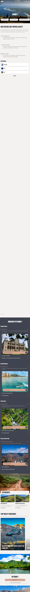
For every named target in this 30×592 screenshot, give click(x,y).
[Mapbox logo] (2, 314)
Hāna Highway (4, 404)
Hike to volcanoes (14, 19)
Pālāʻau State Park (5, 466)
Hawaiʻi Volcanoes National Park (8, 469)
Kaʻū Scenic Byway (5, 432)
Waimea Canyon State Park (7, 441)
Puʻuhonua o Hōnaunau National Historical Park (11, 358)
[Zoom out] (28, 80)
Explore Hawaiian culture (25, 19)
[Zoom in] (28, 79)
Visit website (14, 579)
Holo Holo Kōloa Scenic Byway (8, 430)
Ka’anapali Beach (5, 395)
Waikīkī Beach (4, 366)
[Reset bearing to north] (28, 81)
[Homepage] (2, 1)
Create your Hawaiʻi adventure (15, 582)
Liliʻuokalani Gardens (6, 355)
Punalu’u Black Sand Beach (7, 393)
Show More (14, 75)
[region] (15, 196)
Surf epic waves (4, 19)
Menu (27, 1)
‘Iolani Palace (4, 329)
